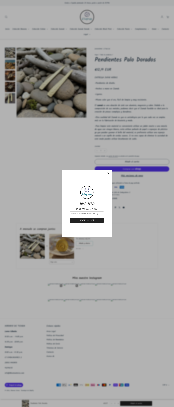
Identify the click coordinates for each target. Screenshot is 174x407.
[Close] (108, 173)
